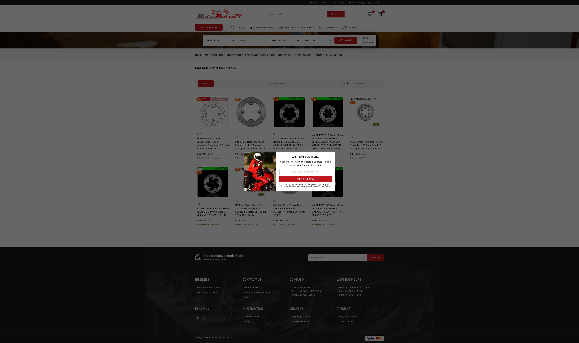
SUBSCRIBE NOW (305, 179)
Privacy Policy (324, 186)
